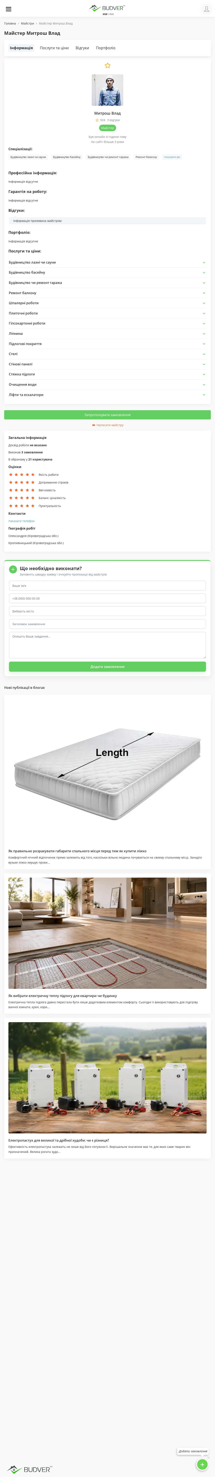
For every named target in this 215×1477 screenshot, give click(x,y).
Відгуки (82, 47)
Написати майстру (109, 425)
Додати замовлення (107, 666)
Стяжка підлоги (22, 374)
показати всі (172, 157)
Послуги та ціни (54, 47)
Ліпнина (16, 333)
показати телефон (21, 521)
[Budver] (107, 7)
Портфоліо (105, 47)
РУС (112, 14)
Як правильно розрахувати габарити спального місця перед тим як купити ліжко (77, 851)
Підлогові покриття (25, 343)
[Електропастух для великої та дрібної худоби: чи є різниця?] (107, 1077)
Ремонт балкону (146, 157)
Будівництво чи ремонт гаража (108, 157)
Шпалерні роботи (24, 303)
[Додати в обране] (107, 67)
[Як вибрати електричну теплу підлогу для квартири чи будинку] (107, 933)
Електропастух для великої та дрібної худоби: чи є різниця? (58, 1140)
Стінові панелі (20, 364)
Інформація (21, 47)
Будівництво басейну (67, 157)
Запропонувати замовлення (107, 415)
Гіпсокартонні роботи (27, 323)
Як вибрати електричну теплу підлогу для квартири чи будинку (62, 995)
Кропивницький (20, 543)
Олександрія (17, 536)
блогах (39, 687)
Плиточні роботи (23, 313)
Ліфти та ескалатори (26, 394)
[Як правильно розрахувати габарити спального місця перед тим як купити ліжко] (107, 771)
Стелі (13, 354)
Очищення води (23, 384)
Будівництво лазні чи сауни (28, 157)
